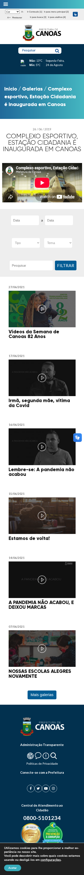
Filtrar (65, 265)
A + (9, 17)
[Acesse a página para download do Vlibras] (75, 14)
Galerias (32, 89)
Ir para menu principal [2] (56, 12)
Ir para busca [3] (38, 17)
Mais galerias (42, 695)
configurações (50, 860)
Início (10, 89)
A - (22, 12)
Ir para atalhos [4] (57, 17)
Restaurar (17, 17)
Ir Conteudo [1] (34, 12)
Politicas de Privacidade (42, 763)
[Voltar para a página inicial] (42, 41)
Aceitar (12, 868)
